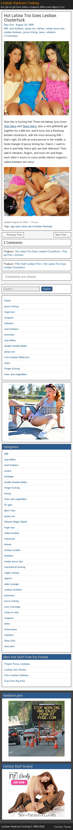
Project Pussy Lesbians (17, 664)
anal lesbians (16, 28)
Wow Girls (9, 640)
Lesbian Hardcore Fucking (20, 3)
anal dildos (10, 340)
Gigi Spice (10, 126)
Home (7, 300)
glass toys (10, 510)
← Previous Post (13, 234)
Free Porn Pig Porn (14, 681)
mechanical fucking (14, 567)
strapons (9, 317)
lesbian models (12, 550)
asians (7, 470)
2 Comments (11, 36)
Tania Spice (29, 126)
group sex (30, 28)
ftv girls (8, 504)
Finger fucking (12, 368)
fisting (7, 493)
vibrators (51, 32)
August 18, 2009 (25, 24)
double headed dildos (15, 346)
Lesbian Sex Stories (15, 669)
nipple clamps (11, 572)
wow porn (9, 646)
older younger (11, 584)
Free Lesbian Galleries (16, 675)
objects (8, 578)
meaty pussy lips (55, 28)
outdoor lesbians (13, 32)
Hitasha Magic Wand (15, 521)
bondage (8, 476)
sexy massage (12, 606)
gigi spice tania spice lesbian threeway (31, 226)
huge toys (9, 312)
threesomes (10, 629)
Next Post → (62, 234)
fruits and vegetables (15, 374)
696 (6, 28)
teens (42, 32)
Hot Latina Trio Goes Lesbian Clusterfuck (30, 18)
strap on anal (11, 612)
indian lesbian (11, 533)
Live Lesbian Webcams (17, 357)
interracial (9, 538)
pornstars (9, 334)
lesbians (8, 555)
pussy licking (30, 32)
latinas (40, 28)
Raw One (9, 24)
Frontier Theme (62, 827)
